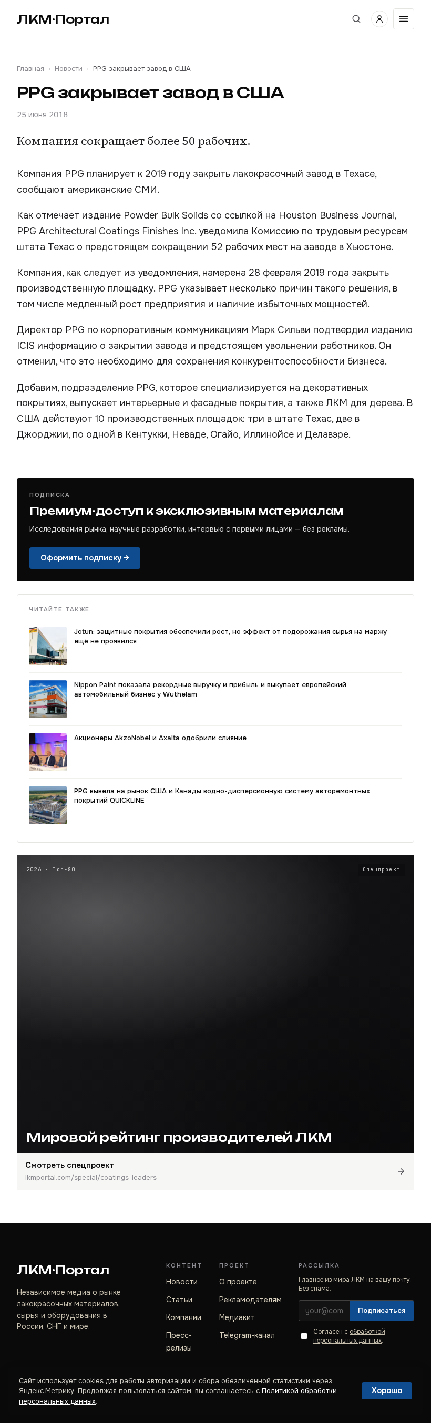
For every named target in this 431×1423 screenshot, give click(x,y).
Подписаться (381, 1310)
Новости (69, 68)
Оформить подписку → (84, 558)
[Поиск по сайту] (356, 18)
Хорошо (387, 1390)
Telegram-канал (247, 1335)
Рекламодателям (250, 1299)
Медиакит (237, 1317)
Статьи (179, 1299)
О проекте (238, 1281)
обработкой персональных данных (349, 1336)
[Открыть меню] (403, 18)
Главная (30, 68)
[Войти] (379, 19)
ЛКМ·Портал (63, 19)
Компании (183, 1317)
